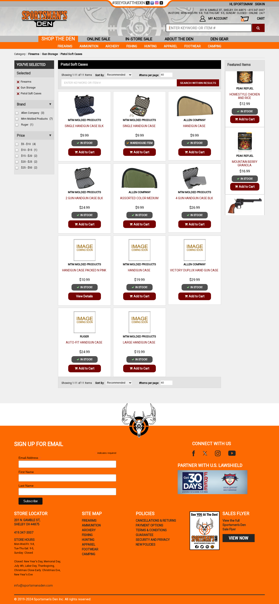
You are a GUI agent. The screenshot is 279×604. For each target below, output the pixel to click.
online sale (98, 39)
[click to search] (258, 28)
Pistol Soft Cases (71, 54)
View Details (84, 296)
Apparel (170, 46)
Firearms (33, 54)
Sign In (260, 4)
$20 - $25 (29, 161)
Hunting (150, 46)
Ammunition (89, 46)
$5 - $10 (28, 144)
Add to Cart (86, 152)
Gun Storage (50, 54)
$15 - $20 (29, 155)
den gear (219, 39)
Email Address (30, 458)
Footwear (192, 46)
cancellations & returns (156, 520)
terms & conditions (151, 530)
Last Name (26, 485)
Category (20, 54)
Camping (214, 46)
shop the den (58, 38)
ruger (27, 124)
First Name (26, 472)
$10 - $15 (29, 149)
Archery (112, 46)
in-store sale (138, 39)
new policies (145, 544)
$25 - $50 (29, 167)
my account (218, 18)
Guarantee (144, 535)
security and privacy (153, 539)
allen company (32, 112)
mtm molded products (37, 118)
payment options (149, 525)
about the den (179, 39)
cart (253, 19)
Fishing (131, 46)
